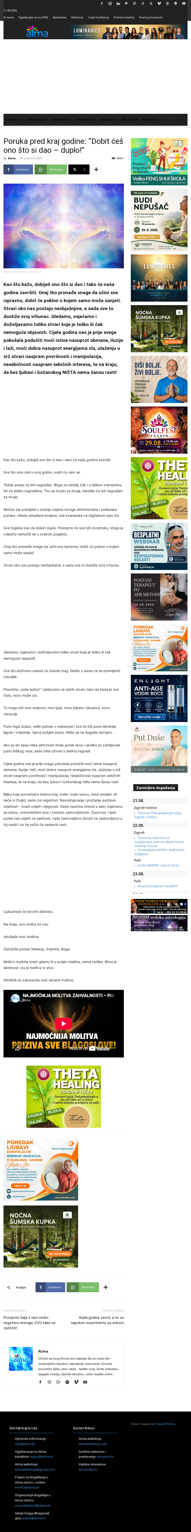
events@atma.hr (27, 1487)
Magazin (128, 119)
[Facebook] (101, 3)
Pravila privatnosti (150, 17)
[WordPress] (175, 3)
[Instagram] (110, 3)
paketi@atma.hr (34, 1518)
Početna (12, 119)
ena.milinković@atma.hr (33, 1505)
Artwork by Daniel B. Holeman (22, 272)
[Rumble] (134, 3)
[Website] (167, 3)
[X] (151, 3)
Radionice (150, 119)
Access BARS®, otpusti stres (158, 865)
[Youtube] (184, 3)
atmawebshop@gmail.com (35, 1469)
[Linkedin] (118, 3)
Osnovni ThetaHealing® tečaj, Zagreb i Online (158, 815)
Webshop (77, 17)
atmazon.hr (105, 1456)
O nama (8, 17)
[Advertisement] (95, 76)
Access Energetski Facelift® (158, 886)
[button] (182, 120)
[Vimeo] (159, 3)
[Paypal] (126, 3)
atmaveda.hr (88, 1469)
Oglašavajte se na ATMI (33, 17)
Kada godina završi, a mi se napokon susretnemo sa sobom (97, 1320)
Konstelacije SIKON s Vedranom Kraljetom (159, 851)
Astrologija (35, 119)
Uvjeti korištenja (98, 17)
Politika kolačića (124, 17)
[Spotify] (69, 1382)
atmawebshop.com (93, 1444)
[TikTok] (142, 3)
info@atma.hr (25, 1444)
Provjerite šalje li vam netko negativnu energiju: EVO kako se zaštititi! (29, 1322)
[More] (96, 169)
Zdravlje (107, 119)
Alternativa (84, 119)
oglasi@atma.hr (41, 1456)
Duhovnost (61, 119)
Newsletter (59, 17)
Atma (12, 158)
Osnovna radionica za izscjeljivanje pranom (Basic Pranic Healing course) (159, 842)
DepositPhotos (165, 1424)
